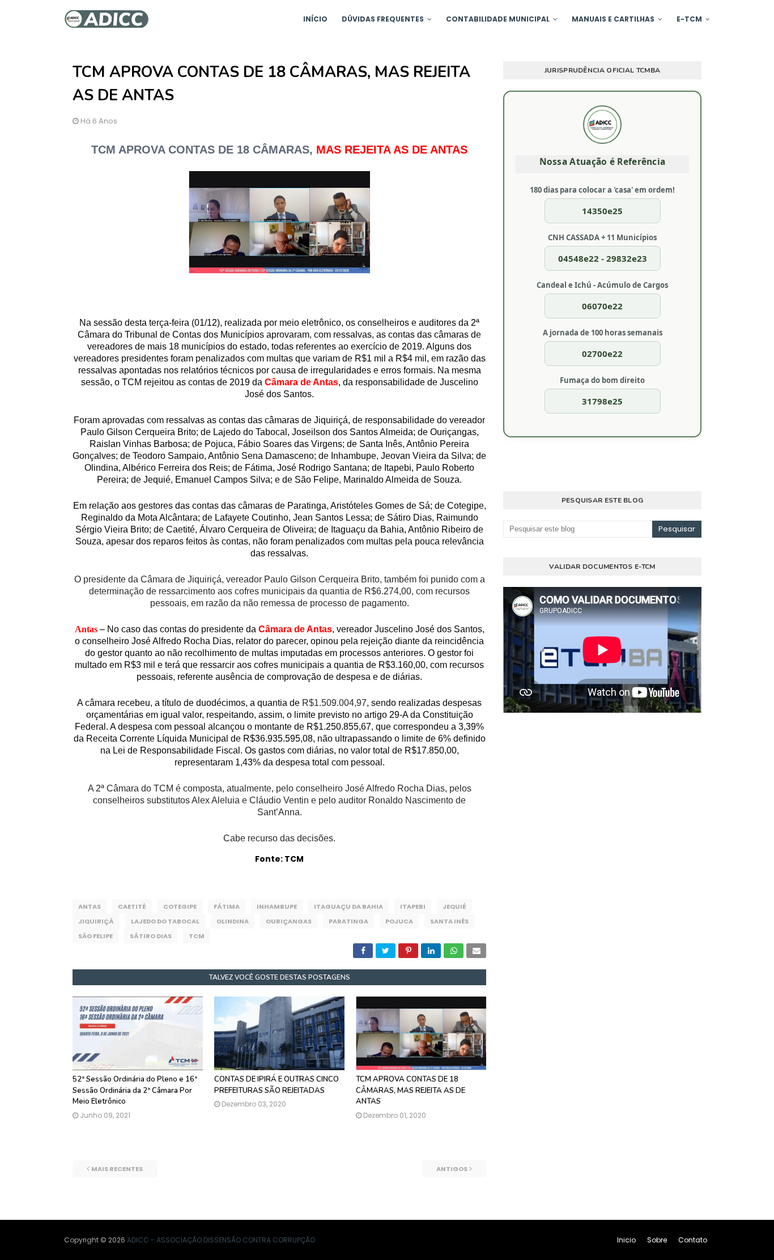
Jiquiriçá (96, 921)
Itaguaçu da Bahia (348, 906)
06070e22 (602, 306)
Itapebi (413, 906)
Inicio (626, 1240)
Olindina (232, 921)
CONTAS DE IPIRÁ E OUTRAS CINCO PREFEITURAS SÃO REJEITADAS (276, 1085)
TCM (197, 935)
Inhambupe (277, 906)
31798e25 (602, 401)
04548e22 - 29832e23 (602, 258)
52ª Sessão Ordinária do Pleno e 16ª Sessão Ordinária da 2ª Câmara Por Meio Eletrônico (135, 1090)
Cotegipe (180, 906)
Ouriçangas (289, 921)
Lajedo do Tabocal (165, 921)
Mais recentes (117, 1168)
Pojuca (399, 921)
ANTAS (89, 906)
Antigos (451, 1168)
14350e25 (602, 210)
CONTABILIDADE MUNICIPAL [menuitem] (498, 19)
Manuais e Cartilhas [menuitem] (613, 19)
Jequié (454, 906)
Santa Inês (449, 921)
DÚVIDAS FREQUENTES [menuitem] (383, 19)
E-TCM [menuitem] (689, 19)
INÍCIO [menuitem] (315, 19)
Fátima (227, 906)
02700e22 (602, 353)
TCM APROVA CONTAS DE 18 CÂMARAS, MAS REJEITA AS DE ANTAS (410, 1090)
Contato (692, 1240)
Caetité (132, 906)
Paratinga (348, 921)
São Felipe (95, 935)
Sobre (657, 1240)
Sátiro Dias (151, 935)
